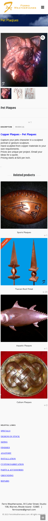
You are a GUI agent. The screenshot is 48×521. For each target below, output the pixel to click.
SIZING (4, 442)
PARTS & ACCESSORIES (12, 469)
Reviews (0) (19, 127)
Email (34, 152)
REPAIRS (5, 481)
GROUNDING (7, 475)
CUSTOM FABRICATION (12, 464)
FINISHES (5, 447)
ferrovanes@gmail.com (24, 509)
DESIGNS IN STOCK (10, 436)
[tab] (7, 127)
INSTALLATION (8, 458)
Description (6, 127)
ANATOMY (6, 453)
